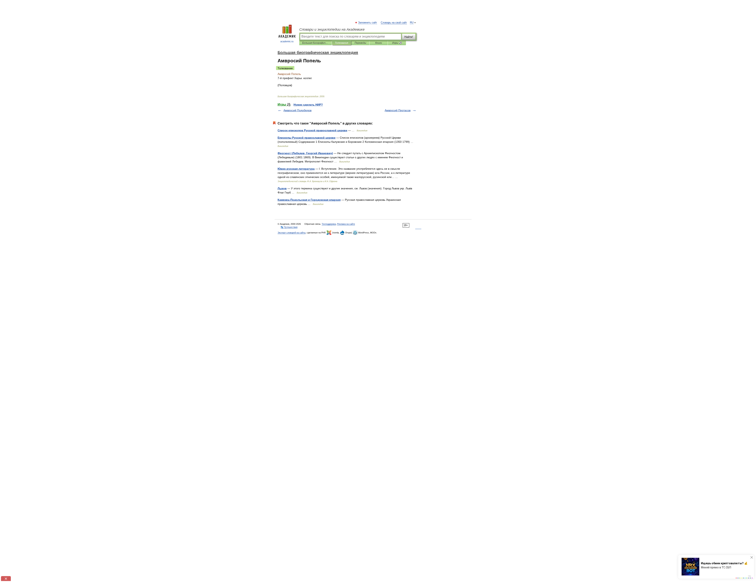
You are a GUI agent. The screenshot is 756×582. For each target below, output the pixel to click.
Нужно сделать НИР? (308, 104)
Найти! (408, 36)
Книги (378, 42)
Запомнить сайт (368, 22)
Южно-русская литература (296, 168)
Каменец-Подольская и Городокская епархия (309, 199)
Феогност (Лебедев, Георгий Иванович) (305, 153)
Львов (282, 188)
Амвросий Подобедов (297, 110)
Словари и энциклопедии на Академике (332, 29)
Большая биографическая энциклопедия (315, 42)
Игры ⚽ (397, 42)
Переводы (360, 42)
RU (411, 22)
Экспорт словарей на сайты (292, 232)
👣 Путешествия (289, 227)
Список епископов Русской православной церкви (312, 130)
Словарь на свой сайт (394, 22)
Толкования (341, 42)
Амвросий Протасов (397, 110)
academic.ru (287, 41)
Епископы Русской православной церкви (306, 137)
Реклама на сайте (346, 224)
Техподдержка (329, 224)
